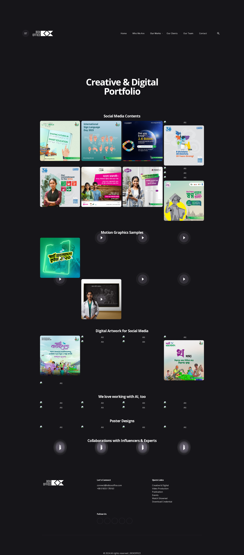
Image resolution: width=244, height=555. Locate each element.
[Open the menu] (25, 33)
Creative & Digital (160, 485)
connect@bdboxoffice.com (109, 485)
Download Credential (162, 501)
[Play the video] (60, 257)
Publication (157, 491)
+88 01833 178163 (105, 488)
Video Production (160, 488)
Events (155, 495)
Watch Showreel (159, 498)
